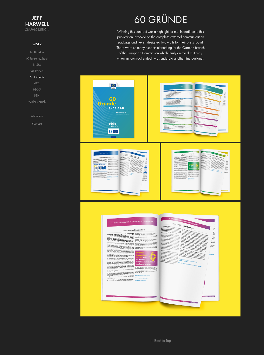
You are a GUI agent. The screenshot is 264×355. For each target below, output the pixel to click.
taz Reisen (37, 71)
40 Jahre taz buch (36, 58)
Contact (37, 124)
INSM (37, 65)
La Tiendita (37, 52)
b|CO (37, 89)
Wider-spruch (37, 102)
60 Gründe (37, 77)
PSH (37, 96)
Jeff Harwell (37, 21)
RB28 (37, 83)
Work (37, 44)
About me (37, 116)
